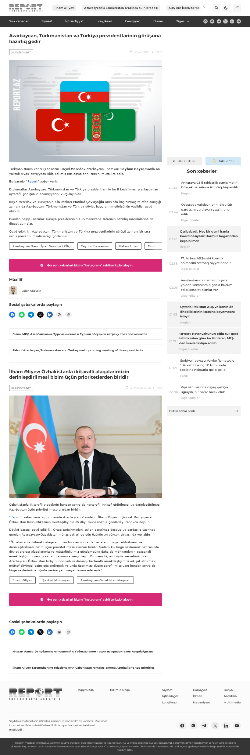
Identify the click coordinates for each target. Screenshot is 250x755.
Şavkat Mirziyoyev (56, 580)
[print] (59, 315)
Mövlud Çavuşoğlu (161, 246)
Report (32, 181)
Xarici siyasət (21, 52)
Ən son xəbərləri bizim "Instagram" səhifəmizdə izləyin (90, 265)
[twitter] (225, 21)
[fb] (205, 21)
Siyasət (167, 690)
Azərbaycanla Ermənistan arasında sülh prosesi (121, 7)
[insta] (212, 21)
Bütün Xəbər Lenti (182, 411)
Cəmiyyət (200, 690)
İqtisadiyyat (170, 696)
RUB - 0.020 (187, 161)
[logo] (26, 8)
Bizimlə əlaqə (120, 690)
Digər (180, 21)
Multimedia (232, 702)
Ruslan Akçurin (30, 290)
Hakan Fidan (128, 246)
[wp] (22, 315)
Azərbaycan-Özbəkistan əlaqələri (105, 580)
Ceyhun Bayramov (95, 246)
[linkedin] (232, 21)
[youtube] (239, 21)
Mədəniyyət (201, 702)
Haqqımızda (85, 690)
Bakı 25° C (226, 161)
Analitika (230, 696)
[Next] (201, 8)
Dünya (228, 690)
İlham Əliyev (64, 7)
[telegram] (219, 21)
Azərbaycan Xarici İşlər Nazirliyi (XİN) (41, 246)
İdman (197, 696)
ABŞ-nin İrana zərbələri (187, 7)
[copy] (68, 315)
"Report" (15, 517)
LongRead (169, 702)
